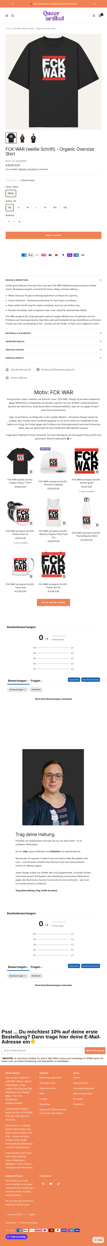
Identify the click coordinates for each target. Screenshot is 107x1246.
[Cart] (100, 15)
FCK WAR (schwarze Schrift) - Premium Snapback (53, 483)
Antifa (17, 1140)
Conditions (78, 1104)
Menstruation (19, 1129)
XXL (55, 207)
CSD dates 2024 (47, 1083)
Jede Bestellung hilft (21, 369)
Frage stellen (74, 680)
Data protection (80, 1083)
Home (8, 28)
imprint (76, 1077)
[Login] (94, 15)
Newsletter (44, 1104)
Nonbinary (11, 1092)
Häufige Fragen (15, 350)
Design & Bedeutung (17, 280)
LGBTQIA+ (11, 1081)
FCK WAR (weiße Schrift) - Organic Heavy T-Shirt (20, 481)
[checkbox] (36, 689)
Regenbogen (12, 1085)
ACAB (23, 1140)
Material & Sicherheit (18, 333)
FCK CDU (19, 1116)
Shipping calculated (27, 169)
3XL (65, 207)
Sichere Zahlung (19, 377)
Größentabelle (15, 341)
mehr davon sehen (53, 602)
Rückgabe (78, 1099)
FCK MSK (10, 1119)
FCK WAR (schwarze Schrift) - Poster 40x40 (53, 586)
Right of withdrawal (82, 1093)
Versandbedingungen (83, 1088)
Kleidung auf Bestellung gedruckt (57, 369)
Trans (22, 1085)
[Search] (12, 15)
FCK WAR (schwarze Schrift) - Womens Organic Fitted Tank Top (53, 534)
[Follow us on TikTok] (58, 1184)
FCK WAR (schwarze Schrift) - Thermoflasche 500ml (86, 534)
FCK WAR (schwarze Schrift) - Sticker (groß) (86, 481)
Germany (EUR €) (15, 1214)
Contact (43, 1099)
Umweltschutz (22, 1147)
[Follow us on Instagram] (43, 1184)
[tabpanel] (53, 708)
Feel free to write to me (17, 1204)
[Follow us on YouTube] (51, 1184)
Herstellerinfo (15, 358)
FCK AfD (10, 1116)
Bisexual (23, 1088)
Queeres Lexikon (47, 1088)
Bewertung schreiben (90, 680)
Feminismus (11, 1125)
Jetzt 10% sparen (95, 1050)
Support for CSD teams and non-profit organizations (53, 1111)
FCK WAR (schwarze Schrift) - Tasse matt (20, 586)
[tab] (36, 681)
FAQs (41, 1093)
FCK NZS (27, 1112)
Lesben (9, 1088)
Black (11, 193)
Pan (30, 1088)
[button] (53, 648)
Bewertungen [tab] (18, 680)
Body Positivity (13, 1132)
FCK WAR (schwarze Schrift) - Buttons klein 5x (20, 533)
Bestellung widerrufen (50, 1077)
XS (9, 207)
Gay (16, 1088)
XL (45, 207)
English (32, 1214)
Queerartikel (21, 161)
